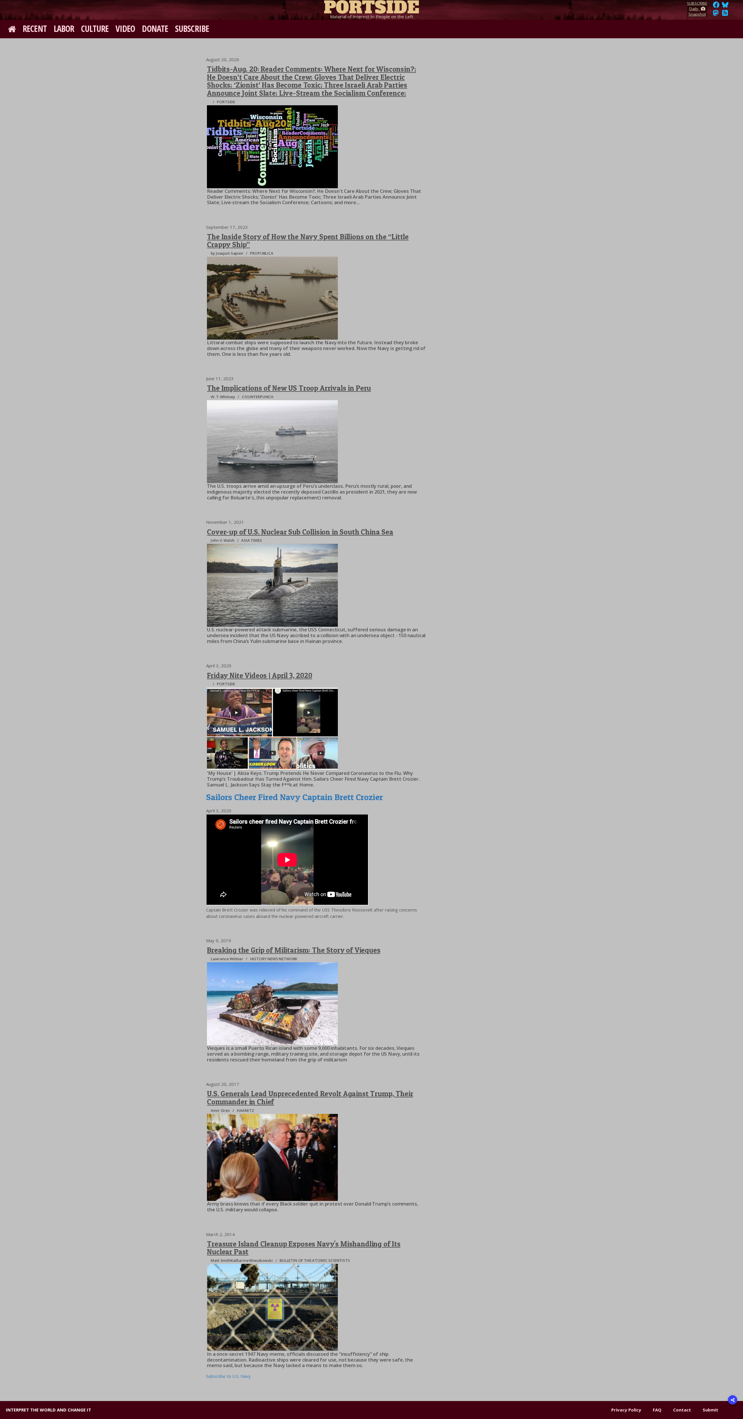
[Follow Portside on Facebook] (716, 6)
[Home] (371, 6)
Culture (95, 29)
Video (125, 29)
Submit (710, 1410)
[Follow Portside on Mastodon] (716, 14)
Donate (155, 29)
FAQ (657, 1410)
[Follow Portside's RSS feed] (725, 14)
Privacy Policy (626, 1410)
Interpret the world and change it (48, 1410)
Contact (682, 1410)
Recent (35, 29)
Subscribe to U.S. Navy (228, 1376)
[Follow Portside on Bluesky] (726, 6)
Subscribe (192, 29)
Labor (64, 29)
